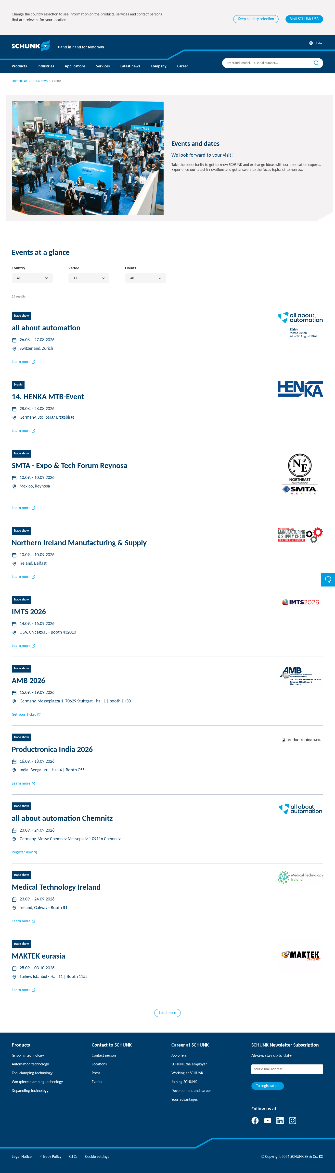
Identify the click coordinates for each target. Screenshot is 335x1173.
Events (97, 1082)
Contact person (104, 1056)
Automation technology (30, 1064)
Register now (22, 852)
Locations (99, 1064)
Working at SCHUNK (187, 1073)
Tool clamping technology (32, 1073)
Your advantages (184, 1100)
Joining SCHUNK (184, 1082)
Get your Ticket (24, 715)
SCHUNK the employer (189, 1064)
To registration (267, 1086)
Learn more (21, 362)
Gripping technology (28, 1056)
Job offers (179, 1056)
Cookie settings (97, 1157)
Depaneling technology (30, 1091)
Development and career (191, 1091)
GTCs (73, 1157)
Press (96, 1073)
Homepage (19, 81)
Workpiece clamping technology (37, 1082)
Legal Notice (22, 1157)
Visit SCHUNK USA (304, 19)
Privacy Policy (50, 1157)
